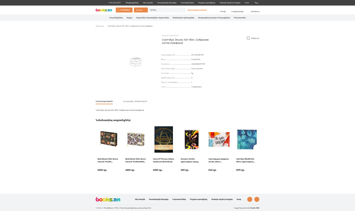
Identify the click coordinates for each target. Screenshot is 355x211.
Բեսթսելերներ (132, 3)
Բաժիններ (125, 10)
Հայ (256, 3)
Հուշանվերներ (116, 18)
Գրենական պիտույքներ (183, 18)
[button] (141, 9)
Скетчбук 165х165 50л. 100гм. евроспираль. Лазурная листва (245, 160)
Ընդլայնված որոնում (197, 10)
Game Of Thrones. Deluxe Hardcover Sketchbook (163, 160)
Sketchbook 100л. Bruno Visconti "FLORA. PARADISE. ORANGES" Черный (107, 160)
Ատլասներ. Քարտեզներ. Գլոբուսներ (152, 18)
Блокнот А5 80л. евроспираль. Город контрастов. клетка (189, 160)
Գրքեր (129, 18)
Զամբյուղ (255, 11)
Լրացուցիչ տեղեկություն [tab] (135, 101)
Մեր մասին (148, 3)
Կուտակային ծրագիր (167, 3)
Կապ (239, 199)
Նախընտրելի (237, 11)
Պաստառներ (240, 18)
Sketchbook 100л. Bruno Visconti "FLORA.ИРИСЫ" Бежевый (136, 160)
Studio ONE (254, 208)
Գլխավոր (100, 26)
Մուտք (223, 11)
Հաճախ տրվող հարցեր (229, 3)
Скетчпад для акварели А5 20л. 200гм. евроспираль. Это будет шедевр (218, 160)
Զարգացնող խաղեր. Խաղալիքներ (214, 18)
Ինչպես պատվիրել (206, 3)
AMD (247, 3)
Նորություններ (187, 3)
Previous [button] (98, 148)
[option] (136, 62)
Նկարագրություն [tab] (104, 101)
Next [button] (257, 148)
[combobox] (164, 9)
